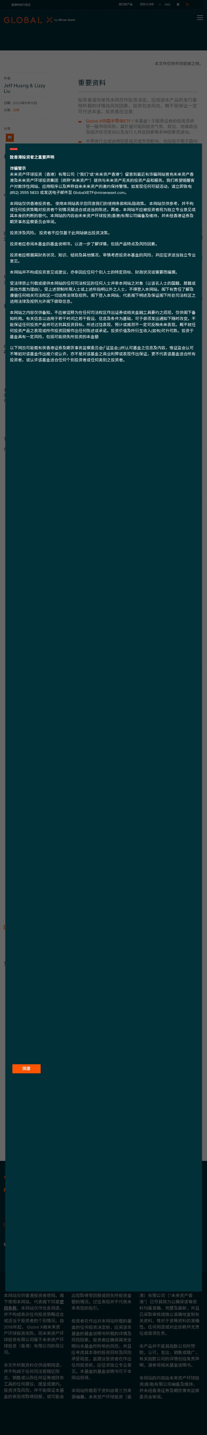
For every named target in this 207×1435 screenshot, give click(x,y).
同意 (26, 1068)
